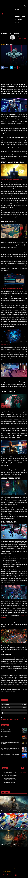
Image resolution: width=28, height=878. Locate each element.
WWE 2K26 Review (5, 736)
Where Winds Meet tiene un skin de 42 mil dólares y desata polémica (10, 749)
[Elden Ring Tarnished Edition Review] (14, 838)
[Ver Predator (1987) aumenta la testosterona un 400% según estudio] (24, 730)
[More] (19, 67)
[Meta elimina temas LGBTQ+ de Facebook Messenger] (24, 755)
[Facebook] (3, 875)
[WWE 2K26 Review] (24, 737)
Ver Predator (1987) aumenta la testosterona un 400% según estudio (10, 730)
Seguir (24, 707)
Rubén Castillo (22, 39)
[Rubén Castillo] (14, 37)
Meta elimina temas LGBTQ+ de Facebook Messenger (10, 755)
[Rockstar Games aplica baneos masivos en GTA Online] (24, 743)
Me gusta (24, 704)
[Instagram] (7, 875)
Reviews (3, 44)
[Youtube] (16, 875)
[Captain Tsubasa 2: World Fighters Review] (14, 821)
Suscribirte (23, 712)
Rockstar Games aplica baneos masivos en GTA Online (10, 743)
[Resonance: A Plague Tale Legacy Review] (14, 804)
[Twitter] (11, 875)
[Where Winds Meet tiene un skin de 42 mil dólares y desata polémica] (24, 749)
